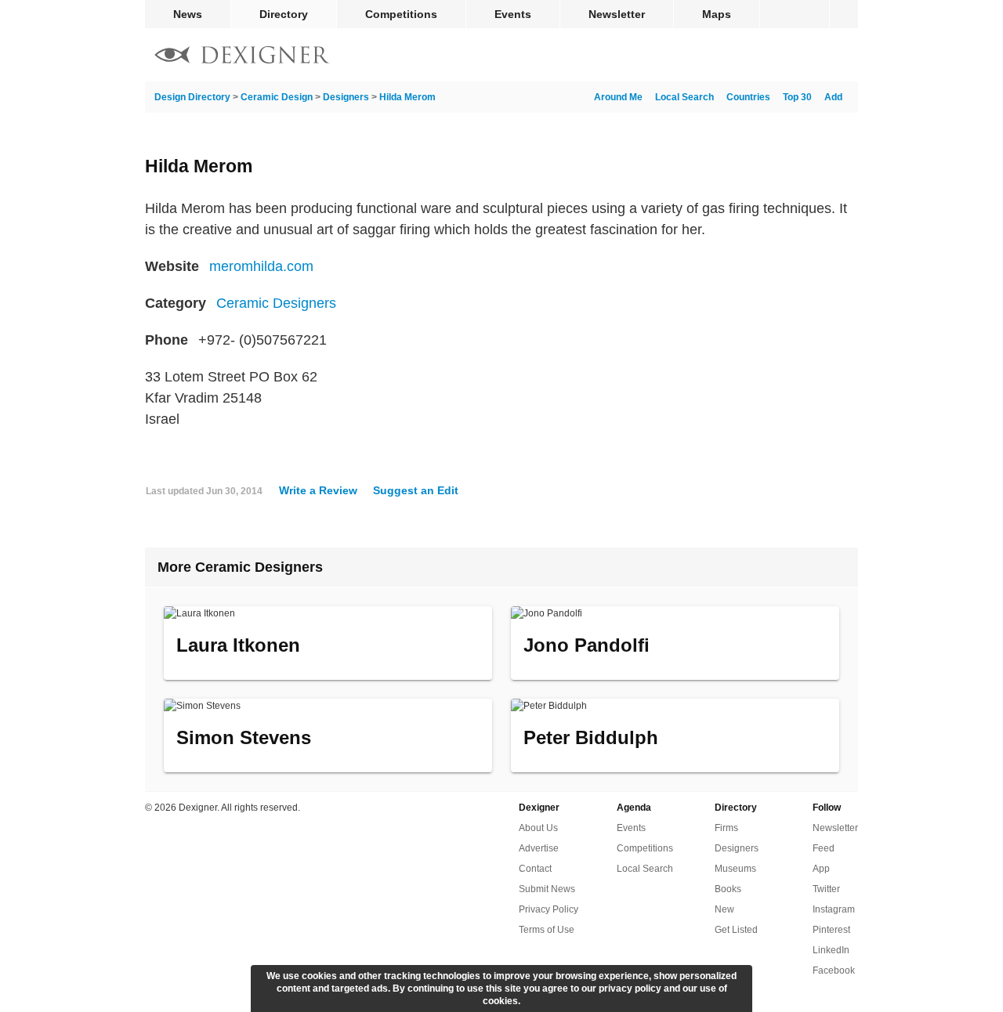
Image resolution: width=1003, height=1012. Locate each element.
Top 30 (797, 97)
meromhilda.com (261, 266)
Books (728, 889)
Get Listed (736, 929)
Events (512, 14)
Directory (283, 14)
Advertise (539, 848)
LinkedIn (831, 950)
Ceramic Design (277, 97)
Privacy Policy (548, 909)
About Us (538, 827)
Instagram (834, 909)
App (821, 868)
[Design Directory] (242, 57)
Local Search (684, 97)
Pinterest (831, 929)
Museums (735, 868)
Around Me (618, 97)
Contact (535, 868)
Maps (716, 14)
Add (833, 97)
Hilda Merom (407, 97)
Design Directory (192, 97)
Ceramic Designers (276, 303)
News (187, 14)
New (724, 909)
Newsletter (616, 14)
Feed (824, 848)
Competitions (401, 14)
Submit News (547, 889)
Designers (346, 97)
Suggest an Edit (415, 490)
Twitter (826, 889)
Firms (726, 827)
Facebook (834, 970)
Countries (748, 97)
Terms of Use (546, 929)
